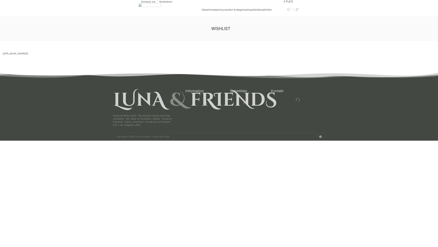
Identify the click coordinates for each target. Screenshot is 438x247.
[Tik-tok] (289, 1)
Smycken (223, 9)
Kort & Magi (235, 9)
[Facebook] (284, 1)
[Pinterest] (287, 1)
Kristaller (213, 9)
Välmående (258, 9)
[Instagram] (292, 1)
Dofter (268, 9)
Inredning (247, 9)
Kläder (205, 9)
